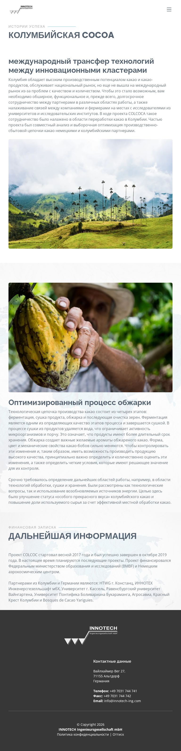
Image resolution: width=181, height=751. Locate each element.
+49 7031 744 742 (117, 696)
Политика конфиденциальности (83, 734)
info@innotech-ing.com (122, 701)
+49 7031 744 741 (123, 691)
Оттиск (118, 734)
